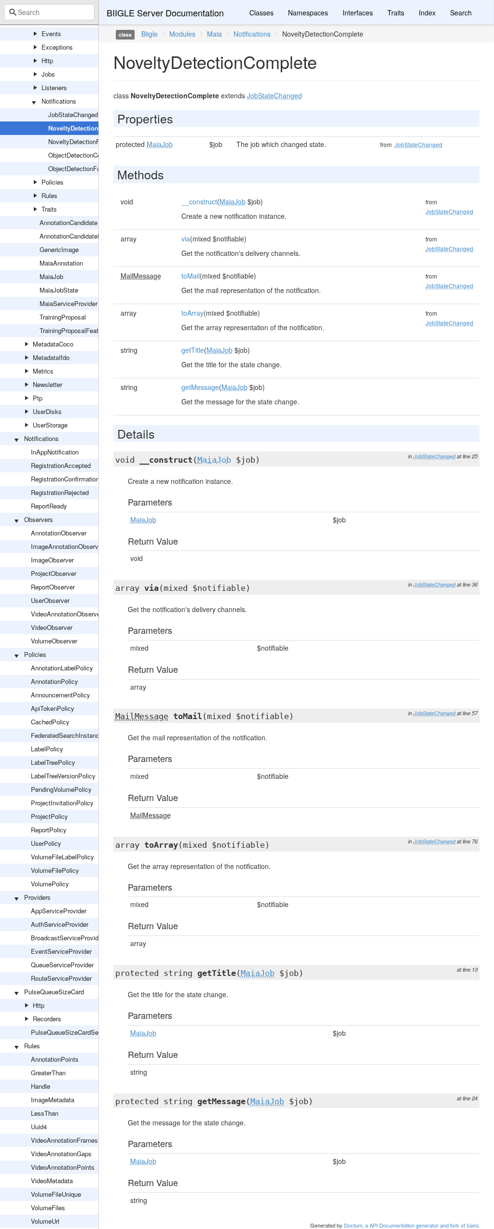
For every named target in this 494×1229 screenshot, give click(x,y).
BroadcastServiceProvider (67, 937)
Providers (37, 897)
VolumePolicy (50, 883)
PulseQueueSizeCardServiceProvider (83, 1032)
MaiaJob (51, 276)
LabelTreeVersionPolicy (63, 775)
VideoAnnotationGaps (61, 1153)
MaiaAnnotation (61, 262)
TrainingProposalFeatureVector (82, 330)
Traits (49, 209)
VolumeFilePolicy (55, 870)
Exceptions (57, 47)
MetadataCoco (53, 343)
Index (427, 12)
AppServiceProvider (58, 910)
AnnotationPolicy (54, 681)
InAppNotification (55, 451)
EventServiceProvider (61, 951)
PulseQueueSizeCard (54, 991)
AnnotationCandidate (68, 222)
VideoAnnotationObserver (66, 613)
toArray (192, 313)
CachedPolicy (50, 721)
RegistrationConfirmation (65, 478)
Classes (261, 12)
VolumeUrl (45, 1221)
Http (47, 60)
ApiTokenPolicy (52, 708)
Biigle (149, 34)
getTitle (192, 350)
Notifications (58, 101)
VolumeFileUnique (56, 1194)
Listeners (54, 87)
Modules (182, 34)
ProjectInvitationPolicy (62, 802)
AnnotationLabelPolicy (62, 667)
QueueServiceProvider (62, 964)
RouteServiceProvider (61, 978)
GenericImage (59, 249)
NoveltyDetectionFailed (80, 141)
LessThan (44, 1113)
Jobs (48, 74)
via (185, 238)
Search (461, 12)
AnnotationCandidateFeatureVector (88, 235)
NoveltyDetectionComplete (87, 128)
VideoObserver (51, 627)
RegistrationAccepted (61, 465)
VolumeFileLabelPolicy (62, 856)
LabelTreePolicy (53, 762)
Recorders (47, 1018)
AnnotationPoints (55, 1059)
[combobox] (49, 12)
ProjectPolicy (49, 816)
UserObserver (50, 600)
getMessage (200, 387)
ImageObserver (52, 559)
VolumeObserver (54, 640)
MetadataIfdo (51, 357)
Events (51, 33)
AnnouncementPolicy (60, 694)
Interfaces (358, 12)
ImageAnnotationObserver (67, 546)
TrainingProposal (63, 316)
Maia (214, 34)
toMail (190, 276)
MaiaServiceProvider (68, 303)
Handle (40, 1086)
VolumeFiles (48, 1207)
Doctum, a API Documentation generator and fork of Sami (411, 1225)
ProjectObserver (53, 573)
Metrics (43, 370)
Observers (38, 519)
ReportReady (49, 505)
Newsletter (47, 384)
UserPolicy (46, 843)
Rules (49, 195)
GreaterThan (48, 1072)
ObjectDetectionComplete (84, 155)
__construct (199, 201)
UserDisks (47, 411)
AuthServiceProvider (59, 924)
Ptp (37, 397)
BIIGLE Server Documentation (165, 12)
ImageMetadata (52, 1099)
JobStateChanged (73, 114)
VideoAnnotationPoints (63, 1167)
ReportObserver (53, 586)
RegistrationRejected (60, 492)
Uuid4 (39, 1126)
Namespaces (308, 12)
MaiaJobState (59, 289)
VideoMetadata (52, 1180)
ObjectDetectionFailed (79, 168)
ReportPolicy (49, 829)
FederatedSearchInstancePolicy (75, 735)
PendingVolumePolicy (61, 789)
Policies (52, 182)
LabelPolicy (47, 748)
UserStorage (50, 424)
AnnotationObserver (58, 532)
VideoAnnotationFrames (64, 1140)
